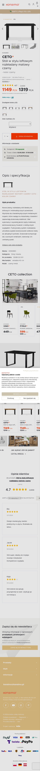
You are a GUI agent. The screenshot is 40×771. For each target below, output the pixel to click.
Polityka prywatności (30, 370)
